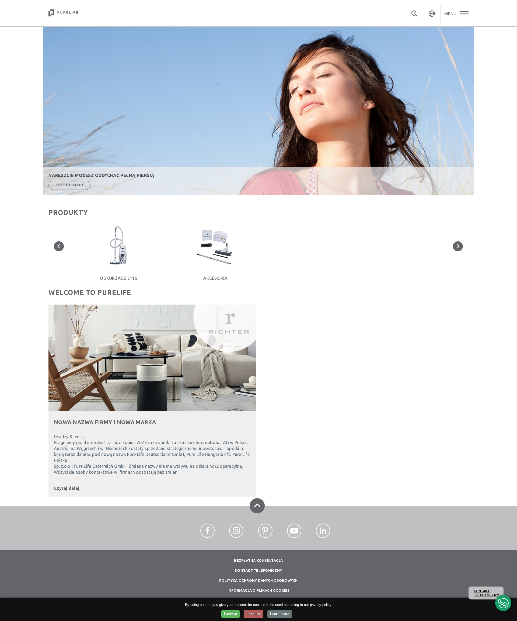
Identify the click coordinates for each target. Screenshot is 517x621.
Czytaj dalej (69, 185)
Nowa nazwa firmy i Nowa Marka (105, 422)
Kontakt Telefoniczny (258, 570)
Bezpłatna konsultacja (258, 560)
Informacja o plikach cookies (259, 590)
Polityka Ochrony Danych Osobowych (258, 580)
